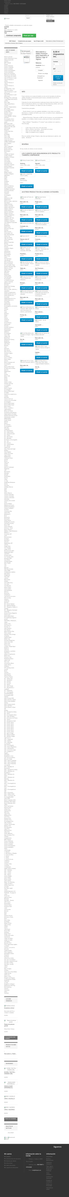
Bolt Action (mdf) (8, 123)
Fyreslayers (7, 158)
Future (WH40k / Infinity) (10, 116)
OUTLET (6, 61)
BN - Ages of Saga (8, 733)
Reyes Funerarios (8, 263)
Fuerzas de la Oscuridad (10, 400)
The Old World (7, 259)
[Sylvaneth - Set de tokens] (42, 321)
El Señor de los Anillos (9, 368)
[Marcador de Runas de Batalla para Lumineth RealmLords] (42, 278)
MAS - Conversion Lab (9, 795)
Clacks (6, 927)
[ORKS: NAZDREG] (9, 1107)
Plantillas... (23, 254)
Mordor (6, 379)
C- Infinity (6, 857)
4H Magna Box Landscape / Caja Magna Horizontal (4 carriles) (10, 99)
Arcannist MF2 (7, 555)
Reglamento (7, 342)
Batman (6, 421)
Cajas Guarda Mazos (9, 104)
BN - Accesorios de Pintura (10, 718)
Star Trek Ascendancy (9, 757)
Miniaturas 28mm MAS (9, 801)
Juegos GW (7, 336)
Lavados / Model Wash (9, 646)
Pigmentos (6, 652)
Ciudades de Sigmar (9, 154)
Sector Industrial (8, 526)
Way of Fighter (7, 968)
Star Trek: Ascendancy (9, 959)
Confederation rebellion (9, 572)
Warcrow (6, 567)
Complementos (8, 838)
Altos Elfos (7, 344)
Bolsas (6, 461)
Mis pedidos (7, 1156)
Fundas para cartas (9, 935)
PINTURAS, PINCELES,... (10, 620)
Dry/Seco (6, 313)
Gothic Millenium (8, 833)
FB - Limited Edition (9, 444)
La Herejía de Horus (9, 280)
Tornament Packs (8, 458)
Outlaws (6, 581)
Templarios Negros (8, 248)
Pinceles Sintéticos (9, 327)
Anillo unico (7, 975)
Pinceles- (6, 325)
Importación (7, 937)
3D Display (7, 134)
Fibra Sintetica (7, 628)
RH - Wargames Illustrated (10, 610)
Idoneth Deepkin (8, 166)
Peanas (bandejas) (8, 72)
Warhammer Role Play (9, 985)
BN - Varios (7, 713)
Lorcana (6, 105)
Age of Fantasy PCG (9, 835)
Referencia (38, 63)
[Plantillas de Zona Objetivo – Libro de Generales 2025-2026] (27, 249)
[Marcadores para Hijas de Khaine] (42, 308)
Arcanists (6, 538)
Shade (5, 315)
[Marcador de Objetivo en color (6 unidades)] (42, 211)
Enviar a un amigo (43, 73)
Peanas (6, 64)
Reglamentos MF (8, 543)
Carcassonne (7, 909)
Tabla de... (23, 268)
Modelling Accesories (9, 522)
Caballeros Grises (8, 219)
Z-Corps (6, 982)
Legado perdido (8, 950)
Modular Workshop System (10, 415)
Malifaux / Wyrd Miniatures (10, 531)
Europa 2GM (7, 111)
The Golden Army (8, 582)
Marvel (5, 423)
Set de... (22, 339)
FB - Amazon (7, 443)
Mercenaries (7, 579)
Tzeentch (6, 193)
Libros (5, 991)
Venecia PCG (7, 810)
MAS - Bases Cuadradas (10, 760)
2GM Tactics (7, 902)
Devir (5, 912)
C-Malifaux (6, 861)
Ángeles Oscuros (8, 213)
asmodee (6, 886)
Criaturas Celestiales (9, 497)
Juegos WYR (7, 549)
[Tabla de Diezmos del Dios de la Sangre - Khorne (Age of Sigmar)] (27, 263)
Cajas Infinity (7, 455)
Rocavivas (6, 593)
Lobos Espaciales (8, 239)
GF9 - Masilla (7, 740)
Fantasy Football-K (8, 508)
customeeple (7, 850)
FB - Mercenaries (8, 436)
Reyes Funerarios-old (9, 362)
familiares (6, 932)
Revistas (6, 602)
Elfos (5, 373)
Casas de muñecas (9, 139)
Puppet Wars (7, 546)
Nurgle (5, 177)
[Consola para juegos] (42, 236)
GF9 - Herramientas (9, 748)
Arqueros (6, 599)
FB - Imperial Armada (9, 433)
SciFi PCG (6, 816)
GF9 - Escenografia (9, 745)
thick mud (6, 661)
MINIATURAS (7, 418)
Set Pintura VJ (7, 625)
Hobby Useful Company (10, 868)
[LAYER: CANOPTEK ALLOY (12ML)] (27, 175)
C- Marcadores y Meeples (10, 853)
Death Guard (7, 227)
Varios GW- (7, 335)
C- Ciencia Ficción (8, 859)
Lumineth (6, 170)
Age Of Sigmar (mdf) (9, 125)
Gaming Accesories (9, 523)
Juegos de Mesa (8, 883)
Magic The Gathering (9, 882)
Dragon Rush (7, 933)
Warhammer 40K (8, 198)
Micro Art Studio (8, 759)
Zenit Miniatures (8, 590)
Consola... (38, 239)
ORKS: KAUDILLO (9, 1098)
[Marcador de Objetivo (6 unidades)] (27, 211)
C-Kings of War (8, 864)
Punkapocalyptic (8, 561)
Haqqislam (6, 468)
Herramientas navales (9, 417)
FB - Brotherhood (8, 430)
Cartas (5, 889)
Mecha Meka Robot (9, 616)
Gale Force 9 (7, 737)
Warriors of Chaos (8, 268)
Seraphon (6, 181)
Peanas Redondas (8, 66)
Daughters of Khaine (9, 157)
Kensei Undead (8, 503)
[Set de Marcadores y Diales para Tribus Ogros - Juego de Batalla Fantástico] (42, 362)
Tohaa (5, 479)
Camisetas (6, 990)
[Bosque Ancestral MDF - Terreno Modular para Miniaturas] (27, 278)
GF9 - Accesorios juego (10, 750)
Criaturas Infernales (9, 494)
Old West (6, 117)
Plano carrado (7, 633)
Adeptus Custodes (8, 205)
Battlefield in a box (8, 756)
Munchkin (6, 899)
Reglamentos (7, 199)
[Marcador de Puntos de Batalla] (27, 198)
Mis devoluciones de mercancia (12, 1158)
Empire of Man (7, 269)
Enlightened (7, 575)
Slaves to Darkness (9, 186)
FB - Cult (6, 441)
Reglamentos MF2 (8, 552)
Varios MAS (7, 798)
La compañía (7, 385)
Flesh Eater (7, 160)
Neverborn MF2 (8, 558)
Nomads (6, 474)
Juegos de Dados (8, 938)
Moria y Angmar (8, 388)
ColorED (6, 836)
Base (5, 310)
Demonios (6, 348)
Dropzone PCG (8, 830)
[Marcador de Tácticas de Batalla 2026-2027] (42, 334)
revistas (6, 669)
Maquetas (6, 129)
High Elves (7, 271)
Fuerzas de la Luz (8, 398)
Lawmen (6, 578)
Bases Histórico (8, 529)
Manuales (6, 397)
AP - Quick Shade (8, 686)
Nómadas (6, 473)
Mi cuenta (8, 1154)
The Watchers (7, 585)
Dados (5, 848)
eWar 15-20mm (8, 823)
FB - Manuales (7, 438)
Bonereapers (7, 151)
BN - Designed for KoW (10, 721)
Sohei (5, 491)
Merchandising (7, 987)
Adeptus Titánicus (8, 208)
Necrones (6, 240)
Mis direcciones (8, 1163)
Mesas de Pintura (8, 411)
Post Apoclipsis (8, 827)
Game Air (6, 649)
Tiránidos (6, 249)
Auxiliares (6, 666)
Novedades (9, 1063)
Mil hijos (6, 243)
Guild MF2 (6, 553)
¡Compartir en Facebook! (40, 77)
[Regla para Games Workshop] (42, 198)
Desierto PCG (7, 818)
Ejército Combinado (9, 467)
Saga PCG (6, 829)
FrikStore (6, 993)
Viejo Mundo (7, 260)
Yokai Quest (7, 929)
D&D (5, 914)
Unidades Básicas (8, 487)
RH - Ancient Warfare (9, 604)
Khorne (6, 169)
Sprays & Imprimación (9, 654)
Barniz (5, 671)
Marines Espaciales (9, 242)
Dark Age (6, 427)
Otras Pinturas (7, 675)
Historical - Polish (8, 528)
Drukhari (6, 230)
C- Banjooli (7, 851)
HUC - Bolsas (7, 874)
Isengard (6, 386)
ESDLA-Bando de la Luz (10, 294)
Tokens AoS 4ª (24, 239)
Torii (5, 564)
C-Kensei (6, 862)
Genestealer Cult (8, 233)
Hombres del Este (8, 383)
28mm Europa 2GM (9, 698)
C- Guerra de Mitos (8, 854)
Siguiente (31, 59)
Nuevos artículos (8, 56)
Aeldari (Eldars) (8, 210)
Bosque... (23, 283)
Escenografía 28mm (9, 110)
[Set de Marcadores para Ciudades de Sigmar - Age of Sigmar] (27, 335)
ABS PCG (6, 812)
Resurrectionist (8, 537)
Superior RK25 (7, 637)
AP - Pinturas (7, 681)
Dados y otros (7, 976)
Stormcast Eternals (9, 190)
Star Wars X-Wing (8, 962)
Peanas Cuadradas (8, 67)
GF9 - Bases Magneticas (10, 747)
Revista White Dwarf (9, 367)
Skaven (6, 183)
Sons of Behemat (8, 187)
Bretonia (6, 345)
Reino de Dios (7, 598)
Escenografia (7, 363)
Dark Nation (7, 573)
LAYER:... (23, 179)
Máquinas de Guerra (9, 505)
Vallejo (5, 622)
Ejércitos (6, 370)
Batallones (6, 341)
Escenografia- (7, 333)
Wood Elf (6, 272)
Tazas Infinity (7, 877)
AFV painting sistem (9, 667)
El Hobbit (6, 392)
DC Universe (7, 424)
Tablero (6, 965)
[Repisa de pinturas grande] (11, 1021)
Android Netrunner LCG (9, 891)
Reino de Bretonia (8, 262)
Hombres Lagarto (8, 353)
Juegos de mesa (8, 140)
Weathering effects (8, 658)
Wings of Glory (7, 923)
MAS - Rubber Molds (9, 794)
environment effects (9, 663)
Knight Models (7, 420)
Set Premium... (39, 268)
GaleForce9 (7, 447)
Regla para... (39, 202)
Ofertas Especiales (9, 59)
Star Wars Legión (8, 888)
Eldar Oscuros (7, 231)
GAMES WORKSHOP (9, 142)
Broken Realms (8, 148)
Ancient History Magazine (10, 613)
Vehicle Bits (7, 512)
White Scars (7, 256)
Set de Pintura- (8, 322)
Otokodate (6, 499)
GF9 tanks (6, 754)
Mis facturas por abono (10, 1161)
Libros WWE (7, 570)
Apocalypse (7, 202)
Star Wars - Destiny (9, 900)
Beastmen (6, 274)
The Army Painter (8, 677)
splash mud (7, 660)
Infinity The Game (8, 453)
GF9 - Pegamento (8, 739)
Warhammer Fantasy (9, 339)
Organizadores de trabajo (10, 414)
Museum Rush (7, 943)
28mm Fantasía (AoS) (9, 704)
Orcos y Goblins (8, 357)
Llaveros (6, 988)
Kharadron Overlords (9, 167)
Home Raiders (7, 452)
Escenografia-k (8, 426)
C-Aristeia (6, 865)
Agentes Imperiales (9, 211)
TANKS (6, 926)
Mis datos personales (9, 1165)
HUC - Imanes (7, 873)
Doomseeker (7, 903)
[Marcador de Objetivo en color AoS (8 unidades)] (42, 224)
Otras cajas (7, 102)
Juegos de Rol (7, 973)
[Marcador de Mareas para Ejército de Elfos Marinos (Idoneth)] (27, 292)
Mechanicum (7, 283)
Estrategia (6, 921)
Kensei (6, 484)
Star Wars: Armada (8, 964)
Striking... (23, 163)
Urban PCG (7, 832)
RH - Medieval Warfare (9, 605)
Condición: (38, 65)
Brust (5, 515)
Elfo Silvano (7, 350)
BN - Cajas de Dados (9, 716)
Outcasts (6, 541)
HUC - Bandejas (8, 870)
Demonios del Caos (9, 228)
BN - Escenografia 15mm (10, 715)
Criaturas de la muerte (9, 500)
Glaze (5, 316)
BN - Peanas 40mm (9, 725)
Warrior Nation (7, 587)
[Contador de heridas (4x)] (27, 223)
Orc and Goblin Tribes (9, 265)
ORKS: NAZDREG (9, 1109)
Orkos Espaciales (8, 245)
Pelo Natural (7, 629)
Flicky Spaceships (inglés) (10, 944)
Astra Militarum (8, 216)
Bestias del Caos (8, 149)
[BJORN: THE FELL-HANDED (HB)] (11, 1069)
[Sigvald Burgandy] (42, 160)
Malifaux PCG (7, 826)
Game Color (7, 643)
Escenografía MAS (8, 797)
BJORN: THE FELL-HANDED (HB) (9, 1072)
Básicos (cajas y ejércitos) (10, 201)
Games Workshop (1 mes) (10, 58)
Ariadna (6, 465)
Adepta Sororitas (8, 204)
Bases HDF (7, 525)
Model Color (7, 639)
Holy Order (6, 576)
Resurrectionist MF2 (9, 550)
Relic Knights (7, 563)
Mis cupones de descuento (11, 1167)
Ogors (5, 178)
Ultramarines (7, 251)
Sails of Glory (7, 924)
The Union (6, 584)
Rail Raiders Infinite (9, 953)
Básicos (6, 145)
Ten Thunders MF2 (8, 557)
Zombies (6, 970)
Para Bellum (7, 560)
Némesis (6, 591)
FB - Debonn (7, 446)
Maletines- (6, 332)
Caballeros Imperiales (9, 221)
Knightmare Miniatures (9, 482)
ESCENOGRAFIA (8, 693)
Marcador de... (24, 202)
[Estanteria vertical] (9, 1006)
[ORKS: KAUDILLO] (9, 1096)
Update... (38, 352)
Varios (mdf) (7, 137)
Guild (5, 535)
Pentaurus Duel (8, 906)
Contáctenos (7, 2)
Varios (5, 196)
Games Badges (8, 876)
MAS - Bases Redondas (10, 762)
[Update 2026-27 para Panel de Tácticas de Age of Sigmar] (42, 348)
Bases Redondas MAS (9, 803)
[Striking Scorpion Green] (27, 160)
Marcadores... (39, 312)
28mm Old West (8, 705)
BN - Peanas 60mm (9, 728)
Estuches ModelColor (9, 640)
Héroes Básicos (8, 493)
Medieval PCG (7, 815)
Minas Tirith (7, 376)
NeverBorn (6, 540)
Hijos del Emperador (9, 234)
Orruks (5, 180)
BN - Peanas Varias (9, 731)
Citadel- (6, 307)
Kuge (5, 488)
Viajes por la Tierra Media (10, 971)
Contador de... (24, 226)
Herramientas (7, 674)
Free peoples (7, 161)
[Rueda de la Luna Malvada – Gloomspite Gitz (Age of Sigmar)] (27, 59)
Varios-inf (6, 462)
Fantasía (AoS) (8, 114)
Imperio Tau (7, 236)
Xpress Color (7, 623)
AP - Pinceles (7, 683)
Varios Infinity (7, 880)
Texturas (6, 672)
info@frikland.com (36, 1170)
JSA (5, 470)
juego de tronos (8, 897)
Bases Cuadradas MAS (10, 800)
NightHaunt (7, 175)
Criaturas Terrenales (9, 496)
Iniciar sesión (7, 0)
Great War (6, 611)
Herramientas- (7, 329)
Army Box (6, 485)
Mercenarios (7, 471)
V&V (5, 566)
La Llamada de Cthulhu (9, 979)
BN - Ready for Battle (9, 734)
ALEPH (6, 464)
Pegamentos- (7, 330)
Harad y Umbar (8, 382)
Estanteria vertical (9, 1008)
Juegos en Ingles (8, 940)
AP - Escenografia (8, 692)
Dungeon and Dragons (9, 978)
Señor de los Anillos (9, 958)
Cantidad (55, 61)
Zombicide (6, 601)
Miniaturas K (7, 514)
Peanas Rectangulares (9, 70)
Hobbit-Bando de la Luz (10, 298)
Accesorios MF (8, 534)
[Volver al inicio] (6, 41)
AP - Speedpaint (8, 680)
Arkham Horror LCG (9, 885)
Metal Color (7, 655)
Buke (5, 490)
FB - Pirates (7, 435)
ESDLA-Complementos (9, 292)
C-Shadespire (7, 867)
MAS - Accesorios (8, 792)
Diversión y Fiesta (8, 917)
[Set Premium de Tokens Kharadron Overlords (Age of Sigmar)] (42, 263)
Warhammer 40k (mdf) (9, 126)
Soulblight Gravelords (9, 189)
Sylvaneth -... (39, 325)
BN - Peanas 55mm (9, 730)
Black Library (7, 406)
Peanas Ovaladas (8, 69)
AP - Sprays (7, 684)
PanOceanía (7, 476)
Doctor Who (7, 930)
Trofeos (6, 132)
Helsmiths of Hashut (9, 164)
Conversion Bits (8, 511)
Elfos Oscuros (7, 351)
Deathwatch (7, 225)
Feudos (6, 380)
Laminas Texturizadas (9, 824)
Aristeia (6, 459)
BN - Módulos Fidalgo (9, 736)
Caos (5, 152)
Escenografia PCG (8, 821)
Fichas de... (23, 315)
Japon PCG (7, 813)
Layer (5, 312)
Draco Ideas (7, 920)
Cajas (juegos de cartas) (10, 76)
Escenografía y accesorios (10, 306)
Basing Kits (7, 517)
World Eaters (7, 253)
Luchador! (6, 946)
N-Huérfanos (7, 595)
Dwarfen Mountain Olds (10, 266)
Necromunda (7, 304)
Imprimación (7, 324)
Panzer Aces (7, 645)
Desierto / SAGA (8, 113)
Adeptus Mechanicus (9, 207)
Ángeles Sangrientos (9, 215)
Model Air (6, 648)
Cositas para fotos (8, 131)
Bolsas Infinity (7, 879)
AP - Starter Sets (8, 678)
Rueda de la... (39, 254)
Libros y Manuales (8, 146)
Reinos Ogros (7, 359)
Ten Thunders (7, 547)
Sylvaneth (6, 192)
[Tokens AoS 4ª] (27, 236)
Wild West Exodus (8, 569)
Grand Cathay (7, 275)
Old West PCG (7, 819)
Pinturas (6, 309)
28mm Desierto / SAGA (10, 699)
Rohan (5, 377)
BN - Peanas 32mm (9, 724)
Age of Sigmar (7, 143)
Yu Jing (6, 481)
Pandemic (6, 955)
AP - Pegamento (8, 690)
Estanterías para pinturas (10, 412)
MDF (54, 68)
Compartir (40, 70)
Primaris (6, 246)
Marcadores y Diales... (10, 1053)
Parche (6, 477)
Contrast (6, 321)
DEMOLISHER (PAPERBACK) (8, 1086)
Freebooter (6, 429)
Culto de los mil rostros (9, 596)
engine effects (7, 664)
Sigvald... (38, 163)
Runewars (6, 956)
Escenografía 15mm (9, 119)
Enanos (6, 374)
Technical (6, 319)
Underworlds (7, 303)
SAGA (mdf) (7, 128)
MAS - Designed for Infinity (10, 769)
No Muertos (7, 356)
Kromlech (6, 509)
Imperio (6, 354)
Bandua (6, 710)
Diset (5, 918)
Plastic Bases (7, 520)
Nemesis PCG (7, 807)
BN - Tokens (7, 719)
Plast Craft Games (8, 806)
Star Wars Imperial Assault (10, 961)
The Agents (7, 941)
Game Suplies (7, 588)
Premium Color (7, 657)
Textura (6, 318)
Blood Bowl (7, 338)
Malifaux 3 (6, 532)
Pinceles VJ (7, 626)
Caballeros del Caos (9, 218)
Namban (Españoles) (9, 506)
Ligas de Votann (8, 237)
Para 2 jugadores (8, 952)
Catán (5, 908)
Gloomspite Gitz (8, 163)
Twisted (6, 544)
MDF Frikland (7, 63)
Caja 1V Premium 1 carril (10, 78)
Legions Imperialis (8, 281)
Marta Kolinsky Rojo (9, 631)
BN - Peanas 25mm (9, 722)
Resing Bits (7, 519)
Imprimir (40, 80)
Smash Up (6, 895)
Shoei (5, 502)
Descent (6, 911)
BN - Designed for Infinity (10, 712)
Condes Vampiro (8, 155)
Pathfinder (6, 981)
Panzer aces (7, 614)
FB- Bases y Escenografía (10, 439)
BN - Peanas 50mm (9, 727)
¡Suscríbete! (10, 1132)
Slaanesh (6, 184)
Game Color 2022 (8, 642)
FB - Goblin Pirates (9, 432)
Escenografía (7, 195)
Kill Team (6, 284)
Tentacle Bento (8, 905)
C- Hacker (6, 856)
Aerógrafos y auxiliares (9, 651)
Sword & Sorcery (8, 915)
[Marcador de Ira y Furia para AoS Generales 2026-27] (27, 361)
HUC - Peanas (7, 871)
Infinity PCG (7, 809)
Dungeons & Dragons (9, 984)
